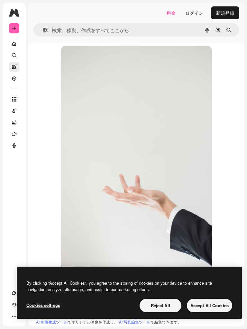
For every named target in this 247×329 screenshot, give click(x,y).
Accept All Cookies (209, 305)
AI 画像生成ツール (52, 322)
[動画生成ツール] (14, 134)
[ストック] (14, 67)
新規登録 (225, 13)
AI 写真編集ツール (135, 322)
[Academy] (14, 304)
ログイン (194, 13)
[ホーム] (14, 44)
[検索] (14, 55)
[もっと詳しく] (14, 78)
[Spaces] (14, 111)
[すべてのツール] (14, 99)
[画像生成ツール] (14, 122)
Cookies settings (43, 305)
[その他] (14, 316)
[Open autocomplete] (42, 30)
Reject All (160, 305)
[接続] (14, 293)
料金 (171, 13)
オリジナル (105, 57)
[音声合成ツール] (14, 145)
